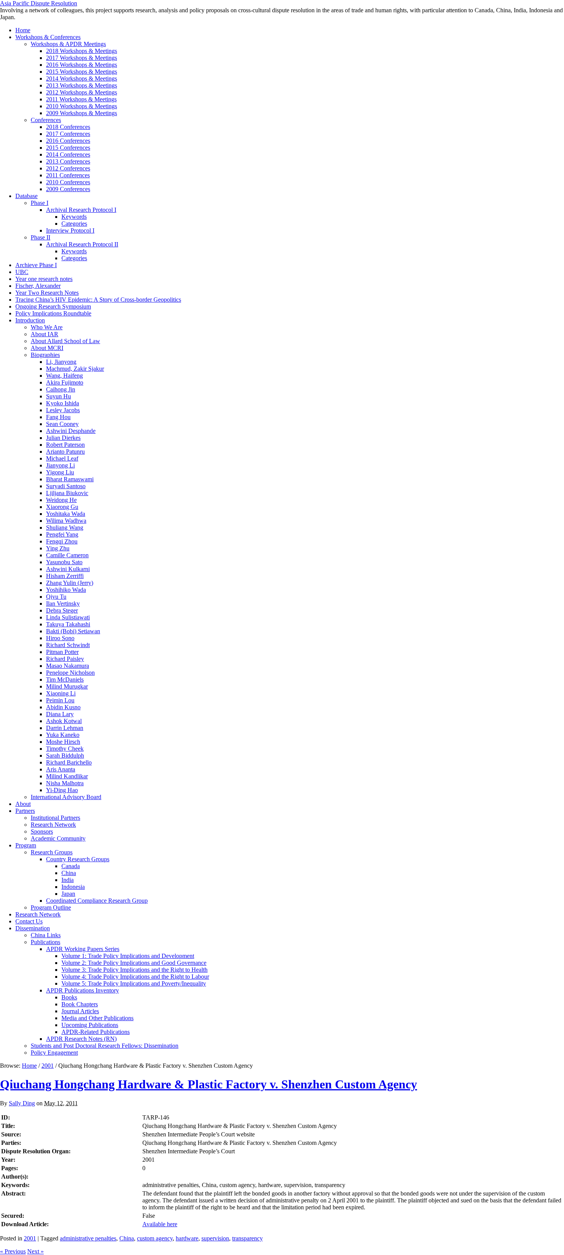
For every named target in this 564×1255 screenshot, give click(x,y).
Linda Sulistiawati (68, 617)
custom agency (155, 1238)
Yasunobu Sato (64, 562)
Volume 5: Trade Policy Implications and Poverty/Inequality (133, 983)
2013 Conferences (68, 161)
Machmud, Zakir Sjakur (75, 368)
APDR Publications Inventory (82, 990)
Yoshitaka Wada (65, 513)
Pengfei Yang (62, 534)
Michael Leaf (62, 458)
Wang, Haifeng (64, 375)
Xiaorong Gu (62, 507)
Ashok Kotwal (64, 721)
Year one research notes (44, 279)
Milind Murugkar (67, 686)
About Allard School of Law (65, 341)
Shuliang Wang (64, 527)
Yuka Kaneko (62, 735)
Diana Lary (60, 714)
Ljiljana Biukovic (67, 493)
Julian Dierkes (63, 437)
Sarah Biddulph (65, 755)
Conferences (46, 120)
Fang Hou (58, 417)
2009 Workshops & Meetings (81, 113)
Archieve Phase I (36, 265)
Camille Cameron (67, 555)
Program (25, 845)
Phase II (40, 237)
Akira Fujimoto (64, 382)
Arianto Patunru (65, 451)
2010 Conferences (68, 182)
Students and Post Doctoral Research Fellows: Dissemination (104, 1045)
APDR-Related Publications (95, 1032)
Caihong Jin (60, 389)
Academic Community (58, 838)
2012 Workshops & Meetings (81, 92)
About (23, 804)
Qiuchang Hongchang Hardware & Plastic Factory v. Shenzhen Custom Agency (208, 1084)
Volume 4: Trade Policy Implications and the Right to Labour (135, 976)
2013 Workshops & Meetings (81, 85)
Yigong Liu (60, 472)
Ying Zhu (57, 548)
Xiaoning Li (61, 693)
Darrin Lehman (64, 728)
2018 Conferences (68, 127)
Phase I (39, 203)
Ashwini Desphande (71, 431)
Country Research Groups (77, 859)
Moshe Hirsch (63, 741)
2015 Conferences (68, 147)
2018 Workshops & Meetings (81, 51)
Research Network (53, 824)
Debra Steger (62, 610)
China (68, 873)
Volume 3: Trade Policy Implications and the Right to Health (134, 969)
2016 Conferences (68, 140)
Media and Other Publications (97, 1018)
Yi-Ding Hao (62, 790)
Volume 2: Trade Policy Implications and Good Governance (133, 962)
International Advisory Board (66, 797)
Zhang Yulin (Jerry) (69, 583)
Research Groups (52, 852)
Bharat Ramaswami (70, 479)
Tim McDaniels (65, 679)
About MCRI (47, 348)
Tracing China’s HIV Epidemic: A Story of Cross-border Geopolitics (98, 299)
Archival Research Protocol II (82, 244)
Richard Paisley (65, 659)
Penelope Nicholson (70, 672)
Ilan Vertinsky (63, 603)
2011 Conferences (68, 175)
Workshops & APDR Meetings (68, 44)
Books (69, 997)
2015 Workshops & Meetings (81, 71)
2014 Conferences (68, 154)
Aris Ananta (60, 769)
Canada (70, 866)
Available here (159, 1224)
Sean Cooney (62, 424)
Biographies (45, 355)
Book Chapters (79, 1004)
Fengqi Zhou (62, 541)
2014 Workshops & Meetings (81, 78)
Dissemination (32, 928)
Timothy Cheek (65, 748)
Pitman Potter (62, 652)
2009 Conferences (68, 189)
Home (22, 30)
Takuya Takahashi (68, 624)
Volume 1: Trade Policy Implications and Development (127, 956)
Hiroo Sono (60, 638)
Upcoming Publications (89, 1025)
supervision (215, 1238)
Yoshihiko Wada (66, 589)
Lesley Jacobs (63, 410)
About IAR (44, 334)
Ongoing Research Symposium (53, 306)
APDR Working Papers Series (82, 949)
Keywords (74, 216)
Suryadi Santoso (66, 486)
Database (26, 196)
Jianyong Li (60, 465)
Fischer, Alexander (38, 285)
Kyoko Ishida (62, 403)
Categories (74, 223)
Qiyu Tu (56, 596)
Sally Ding (22, 1103)
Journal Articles (80, 1011)
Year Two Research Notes (47, 292)
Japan (68, 893)
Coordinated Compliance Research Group (97, 900)
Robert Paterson (65, 444)
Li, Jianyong (61, 361)
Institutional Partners (55, 817)
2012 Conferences (68, 168)
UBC (21, 272)
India (67, 880)
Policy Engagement (54, 1052)
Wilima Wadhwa (66, 520)
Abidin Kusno (63, 707)
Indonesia (73, 886)
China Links (46, 935)
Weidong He (61, 500)
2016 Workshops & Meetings (81, 64)
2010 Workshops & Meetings (81, 106)
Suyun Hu (58, 396)
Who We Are (47, 327)
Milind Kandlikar (67, 776)
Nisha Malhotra (65, 783)
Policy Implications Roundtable (53, 313)
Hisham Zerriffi (65, 576)
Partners (25, 810)
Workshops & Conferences (48, 37)
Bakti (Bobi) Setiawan (73, 631)
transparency (247, 1238)
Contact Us (29, 921)
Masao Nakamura (67, 665)
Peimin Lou (60, 700)
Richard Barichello (69, 762)
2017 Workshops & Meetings (81, 57)
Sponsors (42, 831)
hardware (187, 1238)
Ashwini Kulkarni (68, 569)
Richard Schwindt (68, 645)
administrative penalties (88, 1238)
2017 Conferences (68, 133)
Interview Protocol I (70, 230)
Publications (45, 942)
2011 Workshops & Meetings (81, 99)
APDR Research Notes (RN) (81, 1038)
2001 (47, 1065)
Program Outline (51, 907)
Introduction (30, 320)
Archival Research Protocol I (81, 209)
